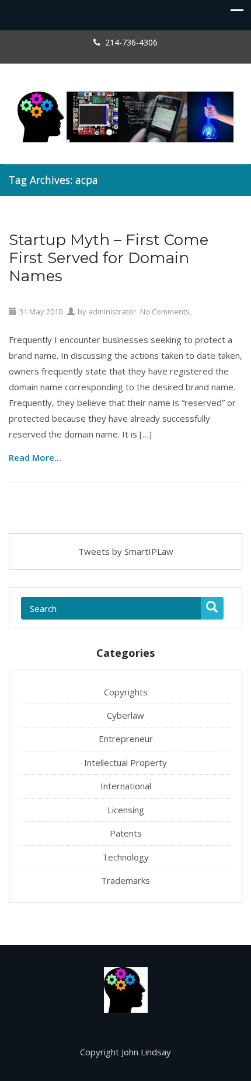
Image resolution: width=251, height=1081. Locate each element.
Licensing (125, 810)
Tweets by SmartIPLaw (125, 551)
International (125, 786)
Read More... (35, 457)
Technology (125, 857)
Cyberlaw (125, 715)
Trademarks (125, 880)
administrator (112, 311)
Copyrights (126, 692)
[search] (212, 608)
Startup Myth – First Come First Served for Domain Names (108, 258)
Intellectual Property (125, 762)
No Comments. (165, 311)
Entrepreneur (126, 738)
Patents (126, 833)
